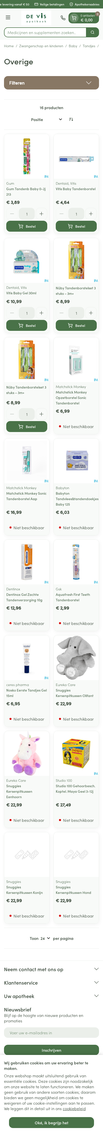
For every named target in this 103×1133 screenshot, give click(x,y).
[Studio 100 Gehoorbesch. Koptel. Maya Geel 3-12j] (76, 753)
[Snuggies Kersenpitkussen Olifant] (76, 657)
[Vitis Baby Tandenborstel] (76, 156)
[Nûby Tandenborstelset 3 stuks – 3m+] (76, 260)
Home (9, 45)
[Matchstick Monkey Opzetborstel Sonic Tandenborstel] (76, 359)
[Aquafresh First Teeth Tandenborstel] (76, 562)
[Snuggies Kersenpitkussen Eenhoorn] (26, 753)
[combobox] (45, 32)
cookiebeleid (74, 1108)
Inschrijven (51, 1050)
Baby (73, 45)
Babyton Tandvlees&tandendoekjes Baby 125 (77, 499)
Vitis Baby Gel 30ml (21, 292)
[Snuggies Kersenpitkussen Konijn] (26, 854)
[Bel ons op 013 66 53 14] (63, 17)
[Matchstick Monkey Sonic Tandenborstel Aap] (26, 460)
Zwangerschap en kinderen (41, 45)
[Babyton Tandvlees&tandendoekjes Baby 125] (76, 460)
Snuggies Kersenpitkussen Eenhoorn (19, 791)
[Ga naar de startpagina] (36, 17)
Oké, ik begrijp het (51, 1122)
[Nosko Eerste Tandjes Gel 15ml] (26, 657)
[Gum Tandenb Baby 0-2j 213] (26, 156)
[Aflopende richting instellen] (71, 119)
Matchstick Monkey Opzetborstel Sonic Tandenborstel (71, 397)
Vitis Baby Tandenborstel (76, 188)
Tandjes (89, 45)
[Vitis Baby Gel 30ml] (26, 260)
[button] (51, 82)
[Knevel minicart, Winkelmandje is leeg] (74, 17)
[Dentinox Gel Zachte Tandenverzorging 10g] (26, 562)
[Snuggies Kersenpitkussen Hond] (76, 854)
